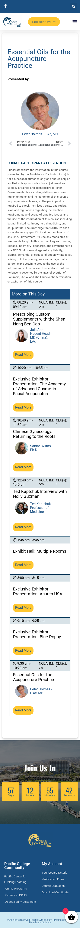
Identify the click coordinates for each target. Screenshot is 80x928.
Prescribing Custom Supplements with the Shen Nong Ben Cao (39, 319)
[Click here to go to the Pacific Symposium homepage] (12, 21)
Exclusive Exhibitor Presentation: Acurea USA (37, 591)
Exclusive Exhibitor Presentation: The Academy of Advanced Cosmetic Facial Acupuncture (39, 386)
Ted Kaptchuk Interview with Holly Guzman (40, 494)
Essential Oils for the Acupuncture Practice (33, 677)
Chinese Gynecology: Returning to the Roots (34, 434)
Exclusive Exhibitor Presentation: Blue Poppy (37, 634)
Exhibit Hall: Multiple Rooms (39, 551)
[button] (73, 6)
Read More (23, 355)
